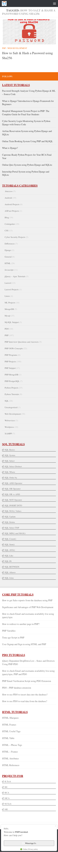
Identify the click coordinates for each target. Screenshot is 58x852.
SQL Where (10, 472)
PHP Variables (9, 630)
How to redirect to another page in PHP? (20, 624)
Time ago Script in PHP (13, 637)
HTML (8, 263)
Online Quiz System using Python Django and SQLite (27, 164)
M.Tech (8, 803)
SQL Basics (10, 449)
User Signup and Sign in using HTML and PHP (24, 644)
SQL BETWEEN (12, 566)
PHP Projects (10, 361)
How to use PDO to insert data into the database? (24, 694)
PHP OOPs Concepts (14, 348)
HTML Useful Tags (11, 731)
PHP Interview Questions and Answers (22, 341)
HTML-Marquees (10, 717)
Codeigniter (10, 224)
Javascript (9, 269)
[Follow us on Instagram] (54, 76)
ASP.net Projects (12, 210)
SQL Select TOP (12, 527)
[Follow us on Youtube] (45, 76)
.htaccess (9, 191)
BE (5, 787)
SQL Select (9, 460)
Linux (7, 296)
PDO (7, 328)
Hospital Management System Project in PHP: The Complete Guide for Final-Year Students (25, 112)
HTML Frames (9, 724)
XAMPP (8, 433)
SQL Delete (10, 522)
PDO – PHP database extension (16, 687)
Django (8, 250)
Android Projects (12, 204)
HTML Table (8, 738)
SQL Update (10, 516)
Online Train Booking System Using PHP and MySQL (27, 141)
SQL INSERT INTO (13, 505)
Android (8, 197)
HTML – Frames (10, 751)
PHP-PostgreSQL (12, 381)
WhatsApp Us (30, 843)
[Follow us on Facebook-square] (36, 76)
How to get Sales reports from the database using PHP (27, 600)
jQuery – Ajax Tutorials (15, 276)
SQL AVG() (10, 550)
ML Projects (10, 302)
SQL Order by (11, 477)
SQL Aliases (10, 572)
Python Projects (11, 387)
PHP (4, 48)
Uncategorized (11, 407)
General (8, 256)
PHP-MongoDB (11, 374)
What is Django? (10, 148)
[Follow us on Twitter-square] (40, 76)
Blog (7, 217)
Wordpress (9, 427)
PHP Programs (11, 354)
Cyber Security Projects (15, 237)
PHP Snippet (10, 368)
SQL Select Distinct (13, 466)
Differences (10, 243)
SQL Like (9, 555)
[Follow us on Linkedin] (49, 76)
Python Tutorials (12, 394)
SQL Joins (9, 577)
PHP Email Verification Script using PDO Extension (26, 681)
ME (6, 809)
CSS (6, 230)
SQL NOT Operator (13, 499)
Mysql (7, 315)
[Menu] (54, 3)
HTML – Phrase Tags (12, 745)
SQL (7, 400)
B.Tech (8, 781)
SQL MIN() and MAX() (15, 533)
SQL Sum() (10, 544)
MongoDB (9, 309)
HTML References (10, 765)
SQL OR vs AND (12, 494)
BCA (7, 792)
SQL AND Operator (13, 483)
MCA (7, 798)
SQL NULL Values (13, 511)
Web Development (17, 48)
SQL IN (8, 561)
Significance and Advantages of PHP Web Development (27, 607)
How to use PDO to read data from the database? (24, 701)
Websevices (10, 420)
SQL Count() (10, 538)
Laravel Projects (12, 289)
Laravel (8, 282)
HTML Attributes (10, 758)
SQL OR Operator (13, 488)
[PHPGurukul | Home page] (5, 3)
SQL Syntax (10, 455)
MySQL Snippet (12, 322)
